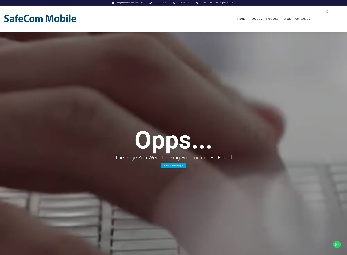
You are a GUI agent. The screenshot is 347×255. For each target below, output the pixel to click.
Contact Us (302, 18)
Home (241, 18)
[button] (173, 165)
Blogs (287, 18)
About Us (256, 18)
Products (272, 18)
